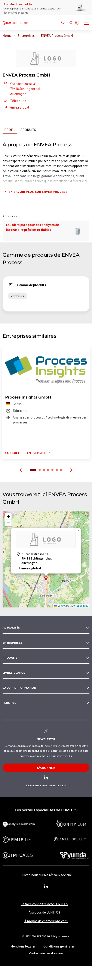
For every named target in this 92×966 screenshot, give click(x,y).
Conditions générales (59, 946)
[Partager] (70, 22)
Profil (9, 129)
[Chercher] (63, 22)
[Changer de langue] (77, 22)
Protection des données (46, 953)
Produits (28, 129)
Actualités (11, 627)
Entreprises (12, 642)
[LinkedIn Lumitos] (46, 887)
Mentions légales (23, 946)
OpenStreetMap (79, 605)
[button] (46, 578)
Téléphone (18, 100)
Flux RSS (9, 702)
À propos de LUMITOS (44, 912)
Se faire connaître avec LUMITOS (44, 904)
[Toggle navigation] (86, 23)
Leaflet (61, 605)
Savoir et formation (19, 687)
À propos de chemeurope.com (46, 921)
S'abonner (46, 767)
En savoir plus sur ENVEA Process (38, 191)
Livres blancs (14, 672)
